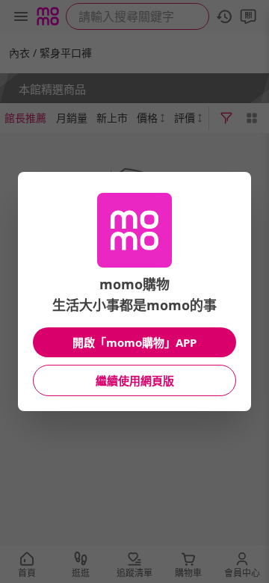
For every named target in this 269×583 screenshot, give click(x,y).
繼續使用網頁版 (135, 380)
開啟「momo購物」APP (134, 342)
